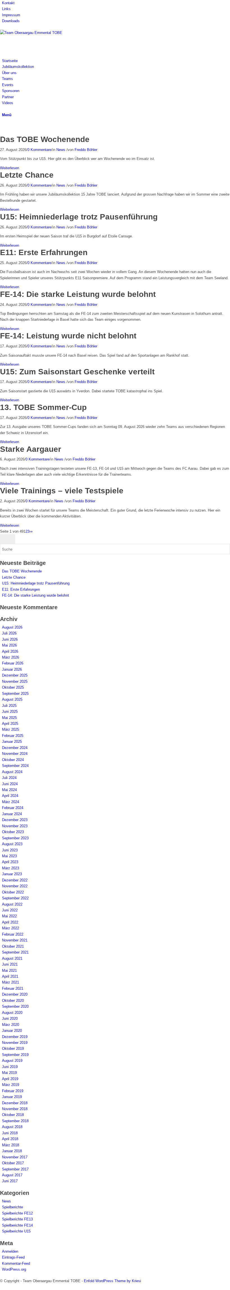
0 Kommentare (39, 150)
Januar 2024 (12, 814)
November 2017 (14, 1157)
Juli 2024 (9, 778)
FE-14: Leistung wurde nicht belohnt (68, 335)
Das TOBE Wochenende (44, 139)
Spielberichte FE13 (17, 1219)
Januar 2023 (12, 874)
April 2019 (10, 1079)
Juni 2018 (10, 1133)
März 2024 (10, 802)
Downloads (11, 21)
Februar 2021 (12, 988)
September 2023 (15, 838)
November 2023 (14, 826)
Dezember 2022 (14, 880)
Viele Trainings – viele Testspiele (61, 490)
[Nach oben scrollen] (1, 1287)
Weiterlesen (9, 168)
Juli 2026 (9, 633)
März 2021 (10, 982)
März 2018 (10, 1145)
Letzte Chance (27, 175)
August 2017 (12, 1175)
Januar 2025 (12, 741)
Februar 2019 (12, 1091)
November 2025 (14, 681)
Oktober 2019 (13, 1048)
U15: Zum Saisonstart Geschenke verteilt (77, 371)
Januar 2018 (12, 1151)
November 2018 (14, 1109)
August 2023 (12, 844)
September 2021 (15, 952)
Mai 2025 (9, 718)
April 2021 (10, 976)
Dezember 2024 (14, 748)
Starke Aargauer (30, 449)
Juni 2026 (10, 639)
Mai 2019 (9, 1073)
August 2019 (12, 1060)
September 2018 (15, 1121)
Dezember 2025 (14, 675)
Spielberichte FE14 (17, 1225)
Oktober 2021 (13, 946)
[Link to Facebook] (3, 126)
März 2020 (10, 1025)
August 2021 (12, 958)
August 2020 (12, 1013)
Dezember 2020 (14, 994)
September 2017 (15, 1169)
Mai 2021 (9, 970)
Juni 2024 (10, 784)
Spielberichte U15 (16, 1231)
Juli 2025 (9, 706)
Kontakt (8, 3)
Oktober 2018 (13, 1115)
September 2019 (15, 1055)
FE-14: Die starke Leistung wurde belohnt (78, 294)
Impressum (11, 15)
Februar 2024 (12, 808)
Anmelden (10, 1251)
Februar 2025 (12, 736)
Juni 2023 (10, 850)
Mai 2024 (9, 790)
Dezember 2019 (14, 1037)
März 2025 (10, 729)
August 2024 (12, 772)
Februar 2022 (12, 934)
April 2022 (10, 922)
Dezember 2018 (14, 1103)
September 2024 (15, 766)
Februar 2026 (12, 663)
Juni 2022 (10, 910)
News (60, 150)
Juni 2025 (10, 711)
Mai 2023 (9, 856)
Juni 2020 (10, 1018)
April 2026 (10, 651)
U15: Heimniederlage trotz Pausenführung (79, 216)
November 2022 (14, 886)
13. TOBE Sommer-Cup (43, 407)
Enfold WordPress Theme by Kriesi (112, 1281)
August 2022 (12, 904)
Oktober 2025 (13, 687)
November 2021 (14, 940)
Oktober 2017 (13, 1163)
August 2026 (12, 627)
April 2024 (10, 796)
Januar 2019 (12, 1097)
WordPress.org (14, 1269)
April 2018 (10, 1139)
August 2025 (12, 699)
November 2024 (14, 753)
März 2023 (10, 868)
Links (6, 9)
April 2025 (10, 723)
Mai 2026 (9, 645)
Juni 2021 (10, 964)
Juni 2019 (10, 1067)
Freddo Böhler (86, 150)
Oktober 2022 (13, 892)
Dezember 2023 (14, 820)
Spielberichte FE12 (17, 1213)
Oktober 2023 (13, 832)
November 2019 (14, 1043)
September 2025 (15, 693)
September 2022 (15, 898)
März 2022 (10, 928)
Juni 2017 (10, 1181)
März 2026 (10, 657)
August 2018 (12, 1127)
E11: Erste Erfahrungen (44, 252)
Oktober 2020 (13, 1000)
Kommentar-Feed (16, 1263)
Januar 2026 (12, 669)
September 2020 (15, 1006)
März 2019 (10, 1085)
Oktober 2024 (13, 760)
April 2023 (10, 862)
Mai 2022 (9, 916)
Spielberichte (12, 1207)
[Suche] (3, 109)
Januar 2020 (12, 1030)
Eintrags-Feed (13, 1257)
